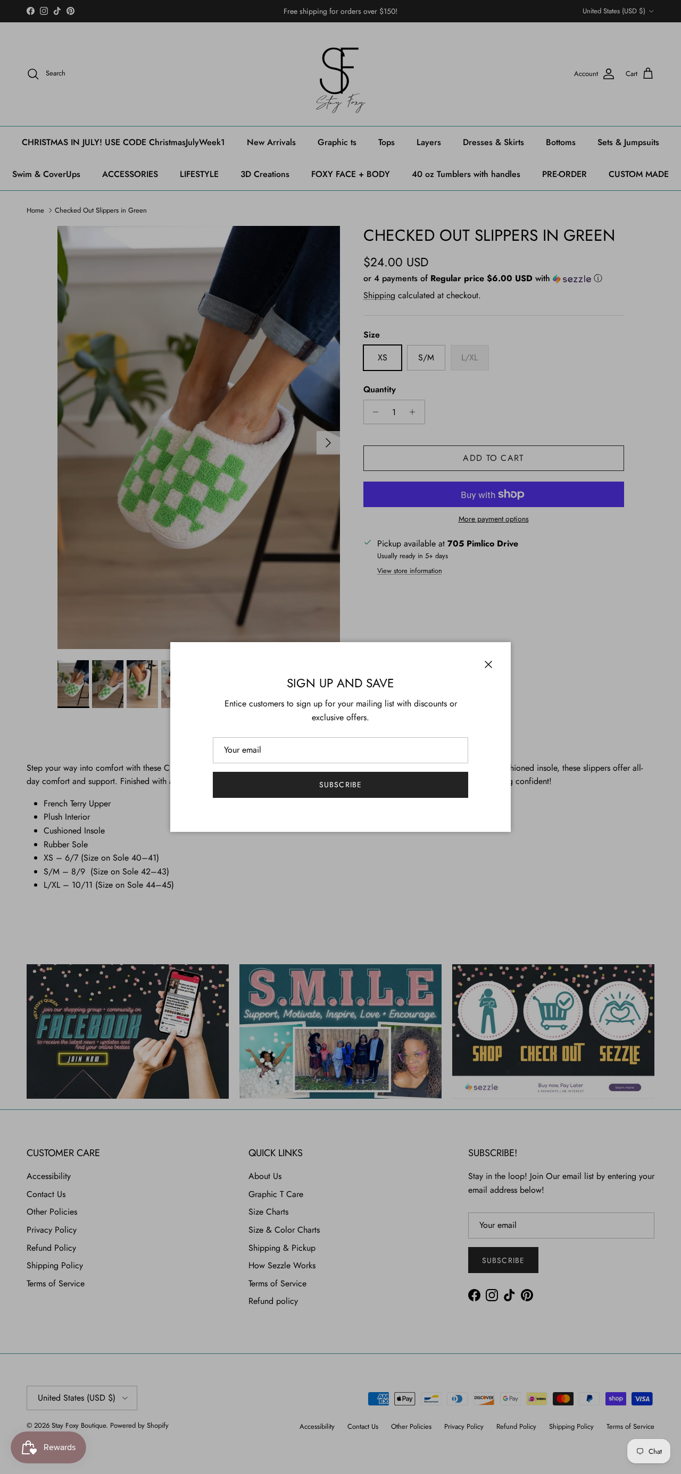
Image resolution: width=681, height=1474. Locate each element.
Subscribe (340, 784)
